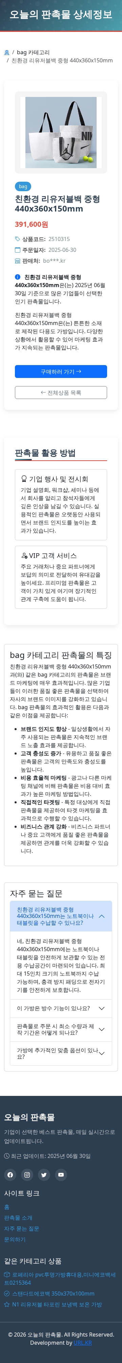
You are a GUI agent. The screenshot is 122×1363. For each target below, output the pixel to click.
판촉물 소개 (18, 1217)
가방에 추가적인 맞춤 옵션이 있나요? (57, 1053)
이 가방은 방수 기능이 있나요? (53, 1008)
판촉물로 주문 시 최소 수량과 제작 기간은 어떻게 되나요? (55, 1029)
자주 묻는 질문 (21, 1228)
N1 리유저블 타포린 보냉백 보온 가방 (56, 1304)
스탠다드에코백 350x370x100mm (53, 1293)
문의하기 (15, 1239)
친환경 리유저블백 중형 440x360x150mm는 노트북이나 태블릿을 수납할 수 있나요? (55, 916)
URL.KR (83, 1342)
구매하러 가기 (58, 371)
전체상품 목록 (63, 392)
